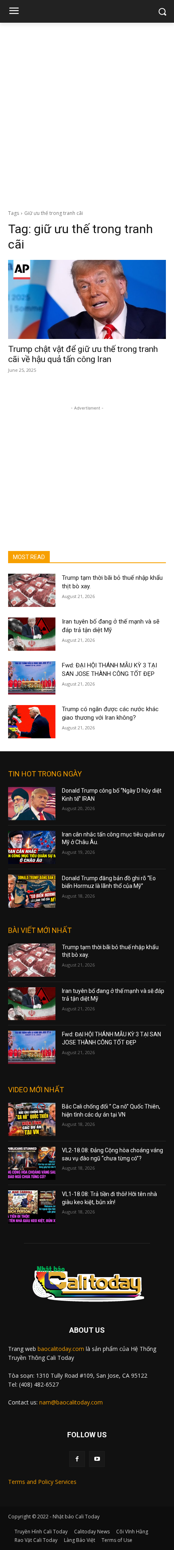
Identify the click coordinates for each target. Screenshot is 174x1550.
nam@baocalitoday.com (71, 1402)
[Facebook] (77, 1459)
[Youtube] (97, 1459)
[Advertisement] (87, 114)
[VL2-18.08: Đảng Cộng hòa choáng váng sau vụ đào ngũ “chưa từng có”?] (31, 1163)
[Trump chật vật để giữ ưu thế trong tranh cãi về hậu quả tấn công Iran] (87, 299)
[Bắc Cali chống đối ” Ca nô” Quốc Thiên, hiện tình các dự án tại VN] (31, 1119)
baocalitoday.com (61, 1349)
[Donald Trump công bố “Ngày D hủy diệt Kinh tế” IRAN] (31, 803)
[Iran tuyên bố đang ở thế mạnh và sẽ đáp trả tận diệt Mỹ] (31, 634)
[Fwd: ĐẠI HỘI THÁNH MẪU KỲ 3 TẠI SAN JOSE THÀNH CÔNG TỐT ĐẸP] (31, 678)
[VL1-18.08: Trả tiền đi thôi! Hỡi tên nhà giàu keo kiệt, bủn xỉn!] (31, 1207)
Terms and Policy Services (42, 1482)
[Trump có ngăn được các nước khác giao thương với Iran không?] (31, 721)
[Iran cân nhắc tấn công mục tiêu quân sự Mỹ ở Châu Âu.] (31, 847)
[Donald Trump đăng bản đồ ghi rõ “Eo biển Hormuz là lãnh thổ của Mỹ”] (31, 891)
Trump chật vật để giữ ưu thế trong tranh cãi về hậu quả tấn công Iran (83, 354)
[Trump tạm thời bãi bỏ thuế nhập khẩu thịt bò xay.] (31, 590)
